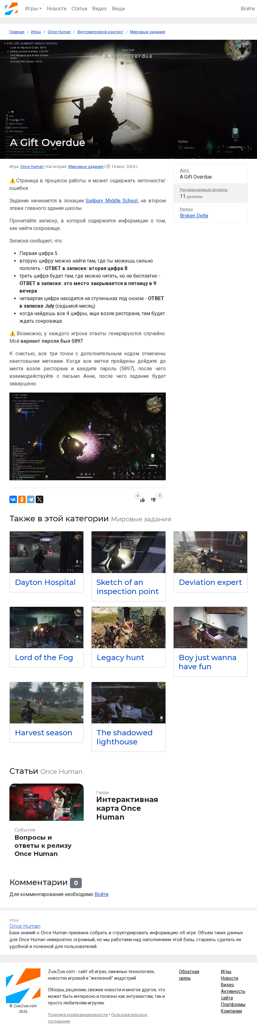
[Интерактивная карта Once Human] (128, 823)
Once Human (32, 166)
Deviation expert (210, 582)
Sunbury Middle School (112, 201)
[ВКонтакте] (13, 499)
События (24, 830)
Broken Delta (194, 216)
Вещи (118, 9)
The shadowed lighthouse (125, 737)
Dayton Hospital (45, 582)
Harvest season (43, 732)
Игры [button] (31, 9)
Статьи (79, 9)
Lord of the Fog (44, 657)
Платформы (233, 1004)
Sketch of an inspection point (128, 587)
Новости (56, 9)
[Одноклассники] (22, 499)
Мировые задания (85, 166)
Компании (231, 1011)
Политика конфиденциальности (78, 1015)
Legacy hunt (120, 657)
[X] (39, 499)
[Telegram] (30, 499)
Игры (226, 971)
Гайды (102, 792)
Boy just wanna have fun (208, 662)
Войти (247, 9)
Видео (99, 9)
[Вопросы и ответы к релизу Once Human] (46, 823)
